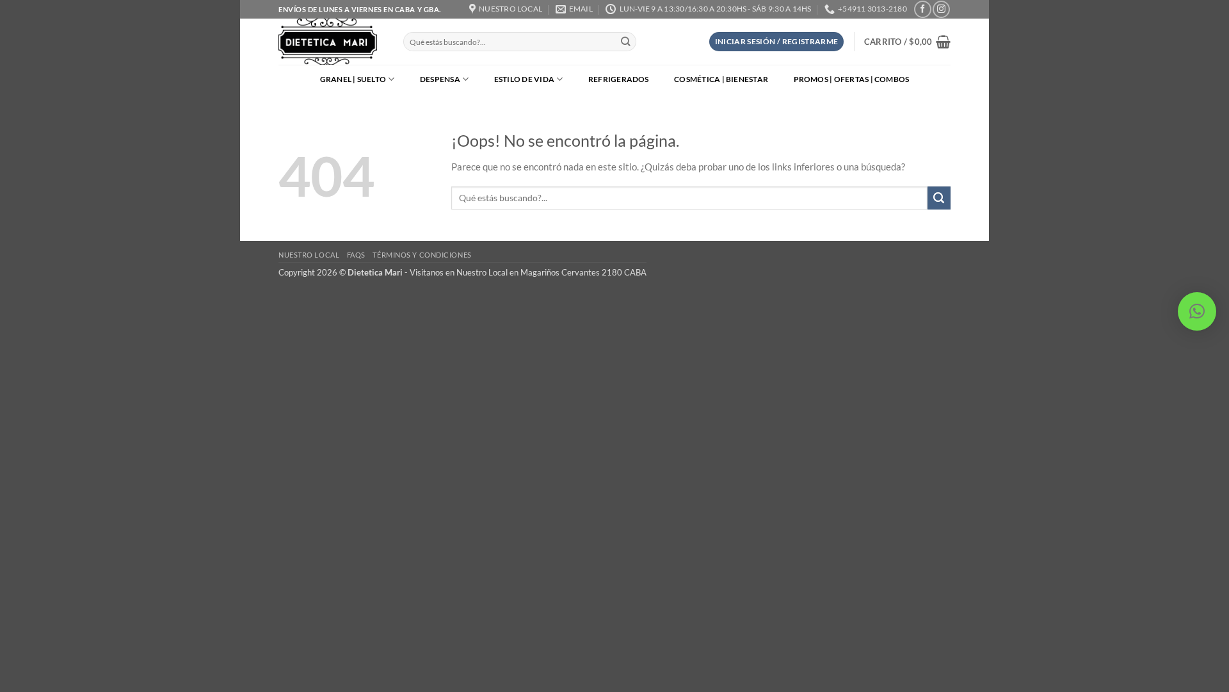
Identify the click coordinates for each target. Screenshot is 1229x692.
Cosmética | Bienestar (721, 79)
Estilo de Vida (524, 79)
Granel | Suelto (353, 79)
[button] (776, 41)
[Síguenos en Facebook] (922, 9)
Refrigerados (618, 79)
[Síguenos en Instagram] (941, 9)
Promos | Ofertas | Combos (852, 79)
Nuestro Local (308, 255)
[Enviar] (626, 42)
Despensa (440, 79)
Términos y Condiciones (422, 255)
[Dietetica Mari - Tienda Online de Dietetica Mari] (331, 42)
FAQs (356, 255)
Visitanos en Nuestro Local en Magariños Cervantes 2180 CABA (528, 272)
